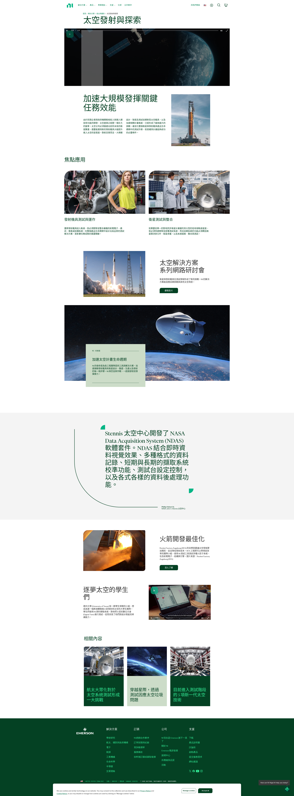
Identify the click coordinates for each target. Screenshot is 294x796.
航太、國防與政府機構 (117, 742)
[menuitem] (82, 5)
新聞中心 (165, 755)
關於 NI (164, 746)
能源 (108, 752)
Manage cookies (132, 781)
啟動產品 (193, 752)
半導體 (109, 766)
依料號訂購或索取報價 (145, 757)
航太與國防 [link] (101, 13)
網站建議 (193, 761)
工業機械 (110, 757)
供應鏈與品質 (168, 760)
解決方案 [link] (91, 13)
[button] (67, 57)
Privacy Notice (145, 791)
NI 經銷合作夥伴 (141, 737)
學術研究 (110, 737)
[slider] (149, 59)
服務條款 (138, 752)
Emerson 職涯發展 (169, 750)
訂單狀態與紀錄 (141, 742)
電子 (108, 747)
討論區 (192, 747)
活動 (163, 765)
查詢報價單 (139, 747)
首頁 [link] (84, 13)
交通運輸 (110, 771)
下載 (191, 737)
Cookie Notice (62, 793)
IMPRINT (114, 781)
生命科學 (110, 761)
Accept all (205, 791)
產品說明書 (194, 742)
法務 (108, 781)
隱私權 (122, 781)
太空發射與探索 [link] (112, 13)
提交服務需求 (195, 757)
